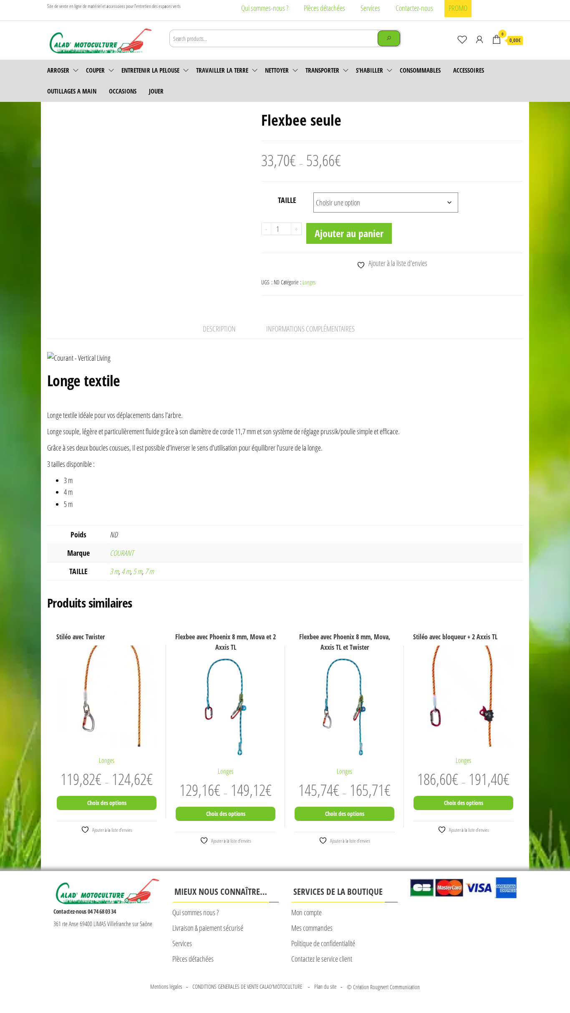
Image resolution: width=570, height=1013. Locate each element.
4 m (125, 571)
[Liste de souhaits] (462, 39)
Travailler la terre (222, 70)
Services (370, 8)
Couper (95, 70)
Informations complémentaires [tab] (310, 329)
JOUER (156, 91)
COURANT (122, 553)
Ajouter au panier (349, 233)
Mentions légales (166, 986)
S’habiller (369, 70)
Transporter (322, 70)
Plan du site (325, 986)
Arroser (58, 70)
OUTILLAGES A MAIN (71, 91)
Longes (309, 282)
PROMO (458, 8)
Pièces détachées (324, 8)
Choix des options (106, 803)
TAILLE (287, 200)
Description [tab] (219, 329)
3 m (114, 571)
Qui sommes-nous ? (264, 8)
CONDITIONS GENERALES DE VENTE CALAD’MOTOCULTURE (248, 986)
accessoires (468, 70)
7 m (149, 571)
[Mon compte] (479, 39)
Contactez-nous (414, 8)
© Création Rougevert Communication (383, 987)
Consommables (420, 70)
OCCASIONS (122, 91)
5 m (137, 571)
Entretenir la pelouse (150, 70)
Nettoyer (277, 70)
